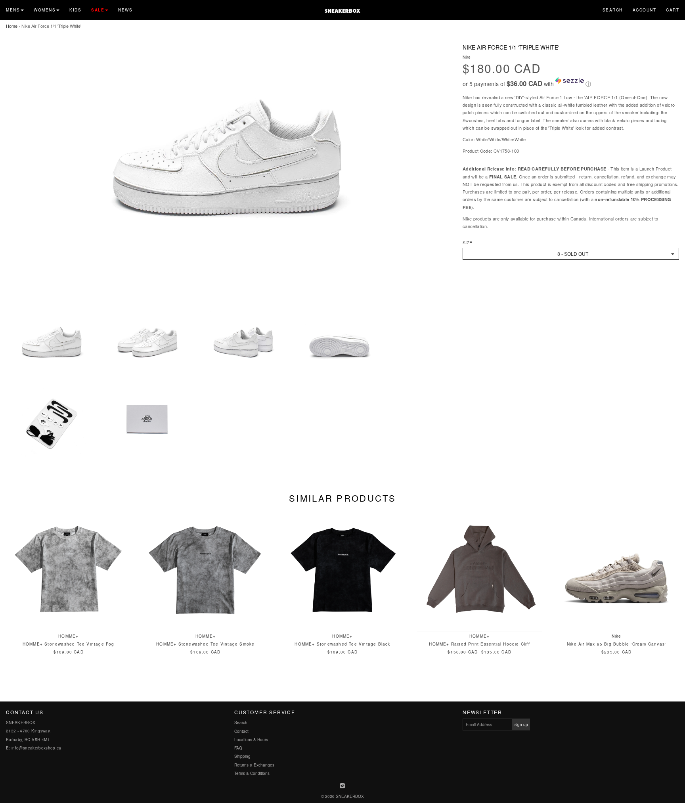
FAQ (238, 748)
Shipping (242, 756)
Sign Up (521, 724)
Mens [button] (13, 10)
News (125, 10)
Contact (241, 731)
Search (613, 10)
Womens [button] (44, 10)
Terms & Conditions (252, 773)
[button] (571, 82)
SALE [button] (97, 10)
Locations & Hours (251, 739)
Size (467, 242)
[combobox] (571, 254)
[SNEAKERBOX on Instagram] (342, 786)
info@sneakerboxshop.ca (36, 748)
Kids (75, 10)
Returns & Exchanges (254, 765)
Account (644, 10)
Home (11, 26)
